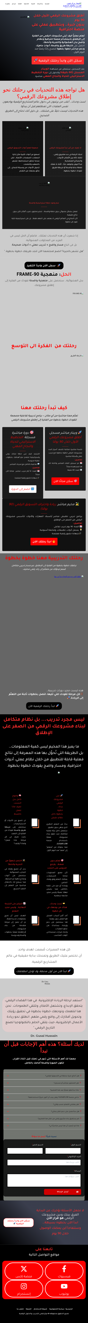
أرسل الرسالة (62, 1192)
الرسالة (77, 1171)
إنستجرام (24, 1294)
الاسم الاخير (38, 1145)
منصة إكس (24, 1277)
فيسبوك (64, 1277)
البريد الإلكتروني (74, 1157)
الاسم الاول (76, 1145)
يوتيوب (64, 1294)
